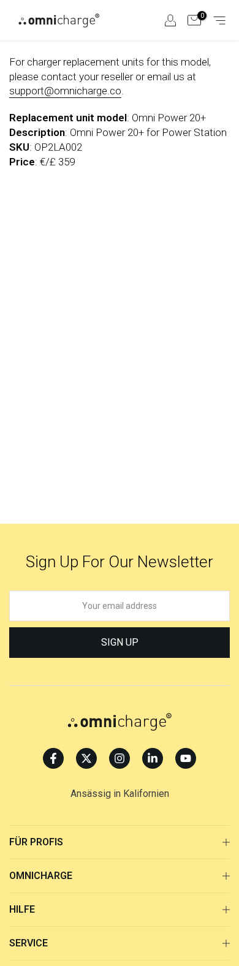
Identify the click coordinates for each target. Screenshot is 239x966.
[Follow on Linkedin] (152, 758)
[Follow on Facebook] (53, 758)
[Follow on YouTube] (185, 758)
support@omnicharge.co (65, 91)
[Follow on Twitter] (86, 758)
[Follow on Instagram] (119, 758)
